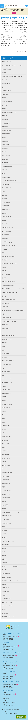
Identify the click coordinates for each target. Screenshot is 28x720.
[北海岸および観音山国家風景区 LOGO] (11, 6)
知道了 (14, 12)
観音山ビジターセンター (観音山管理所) (13, 681)
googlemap (19, 637)
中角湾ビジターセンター (9, 690)
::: (1, 57)
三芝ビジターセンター (8, 642)
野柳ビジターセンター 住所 (10, 662)
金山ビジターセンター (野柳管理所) (12, 652)
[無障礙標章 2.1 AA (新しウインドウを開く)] (21, 717)
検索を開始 (26, 6)
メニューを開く (2, 6)
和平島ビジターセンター (9, 671)
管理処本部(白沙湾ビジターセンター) (12, 633)
